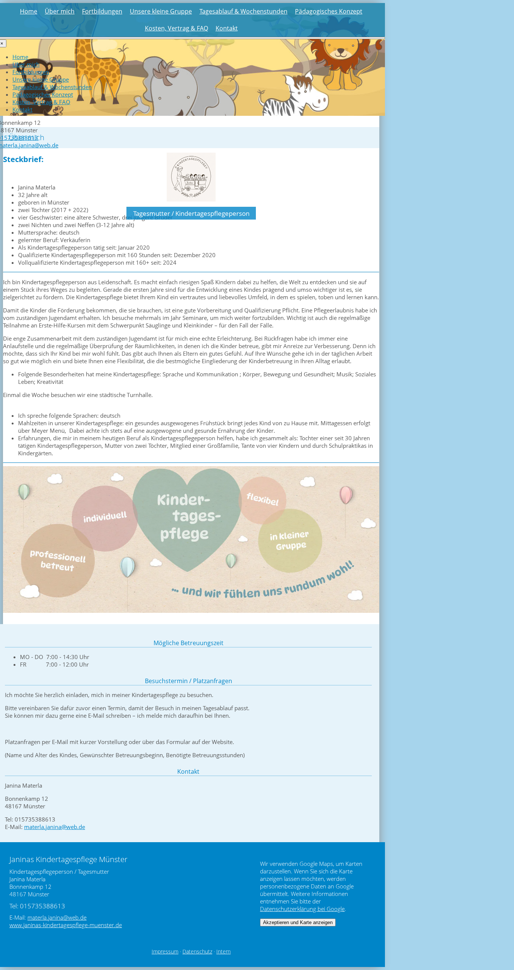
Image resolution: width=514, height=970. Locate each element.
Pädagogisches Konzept (328, 11)
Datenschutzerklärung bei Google (302, 908)
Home (28, 11)
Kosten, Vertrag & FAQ (176, 28)
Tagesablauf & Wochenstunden (243, 11)
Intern (223, 951)
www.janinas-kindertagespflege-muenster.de (65, 925)
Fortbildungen (102, 11)
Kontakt (227, 28)
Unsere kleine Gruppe (161, 11)
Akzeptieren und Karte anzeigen (298, 922)
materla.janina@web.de (54, 827)
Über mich (60, 11)
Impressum (165, 951)
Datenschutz (197, 951)
